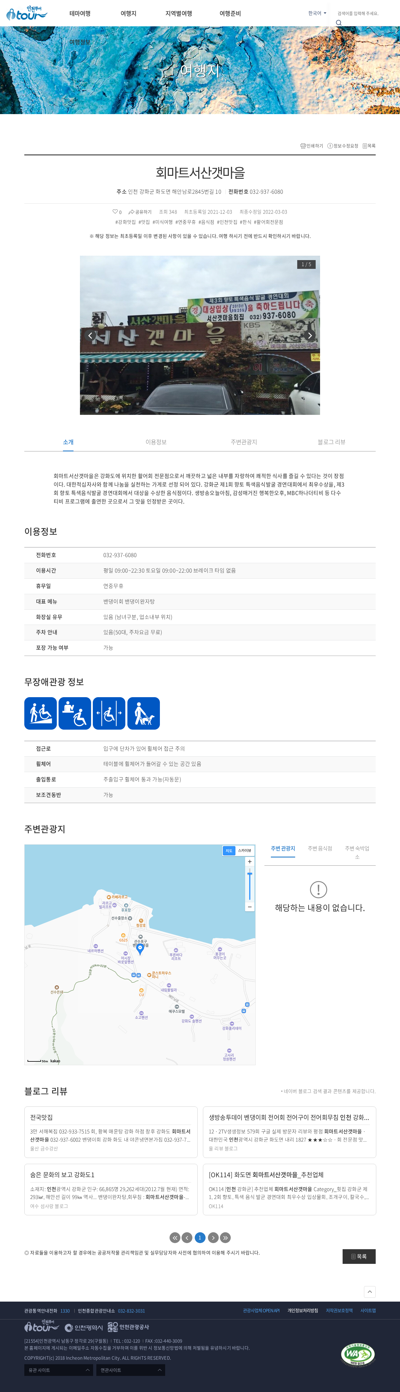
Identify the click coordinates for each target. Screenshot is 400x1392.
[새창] (358, 1356)
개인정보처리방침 (303, 1310)
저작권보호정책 (339, 1310)
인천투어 (27, 13)
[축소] (249, 906)
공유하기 (143, 212)
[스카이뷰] (244, 850)
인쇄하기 (315, 145)
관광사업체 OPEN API (261, 1310)
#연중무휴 (186, 221)
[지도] (229, 850)
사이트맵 (368, 1310)
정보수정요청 (346, 145)
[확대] (249, 861)
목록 (371, 145)
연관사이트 (111, 1370)
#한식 (246, 221)
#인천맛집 (228, 221)
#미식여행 (163, 221)
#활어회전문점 (269, 221)
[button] (90, 335)
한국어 (315, 12)
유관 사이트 (39, 1370)
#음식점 (207, 221)
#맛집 (145, 221)
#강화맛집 (126, 221)
